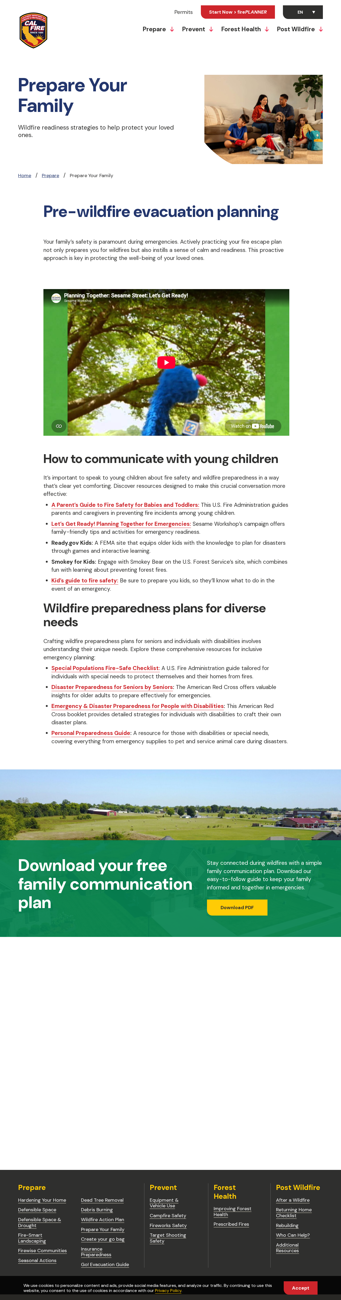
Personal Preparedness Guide (90, 733)
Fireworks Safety (168, 1225)
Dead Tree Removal (102, 1200)
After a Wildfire (293, 1200)
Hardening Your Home (42, 1200)
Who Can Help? (293, 1235)
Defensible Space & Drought (39, 1222)
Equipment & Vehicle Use (164, 1203)
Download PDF (237, 907)
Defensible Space (37, 1209)
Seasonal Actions (37, 1260)
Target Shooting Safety (168, 1238)
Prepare (155, 29)
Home (24, 175)
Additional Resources (287, 1248)
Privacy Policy (168, 1290)
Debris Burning (97, 1209)
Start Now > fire (238, 12)
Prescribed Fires (231, 1224)
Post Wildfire (296, 29)
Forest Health (241, 29)
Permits (183, 12)
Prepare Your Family (102, 1229)
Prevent (194, 29)
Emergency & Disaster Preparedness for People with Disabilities (137, 706)
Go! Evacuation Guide (105, 1264)
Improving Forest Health (232, 1211)
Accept (300, 1288)
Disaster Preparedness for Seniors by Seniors (112, 687)
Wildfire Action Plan (102, 1219)
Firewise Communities (42, 1250)
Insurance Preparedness (96, 1252)
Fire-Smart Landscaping (32, 1238)
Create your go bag (103, 1239)
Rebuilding (287, 1225)
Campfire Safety (168, 1215)
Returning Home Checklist (294, 1212)
